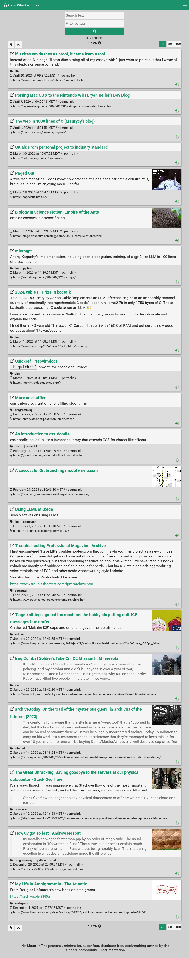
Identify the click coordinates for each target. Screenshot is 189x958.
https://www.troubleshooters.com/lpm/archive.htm (51, 584)
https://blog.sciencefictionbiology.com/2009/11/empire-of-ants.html (57, 236)
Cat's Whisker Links (23, 5)
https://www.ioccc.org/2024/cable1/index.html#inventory (50, 346)
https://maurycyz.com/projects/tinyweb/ (39, 132)
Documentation (112, 950)
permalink (43, 75)
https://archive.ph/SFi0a (30, 896)
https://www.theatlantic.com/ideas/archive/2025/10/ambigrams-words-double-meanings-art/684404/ (79, 912)
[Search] (94, 31)
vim (17, 373)
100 (178, 44)
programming (23, 410)
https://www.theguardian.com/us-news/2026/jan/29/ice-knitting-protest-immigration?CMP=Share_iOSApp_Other (86, 643)
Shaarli (32, 945)
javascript (30, 446)
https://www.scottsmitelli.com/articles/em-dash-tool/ (47, 80)
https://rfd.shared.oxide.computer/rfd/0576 (40, 531)
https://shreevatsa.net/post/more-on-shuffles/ (43, 419)
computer (29, 521)
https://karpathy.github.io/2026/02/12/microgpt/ (44, 277)
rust (53, 860)
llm (17, 71)
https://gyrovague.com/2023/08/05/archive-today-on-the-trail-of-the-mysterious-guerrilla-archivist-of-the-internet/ (86, 757)
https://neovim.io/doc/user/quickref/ (36, 382)
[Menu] (185, 6)
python (27, 268)
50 (170, 44)
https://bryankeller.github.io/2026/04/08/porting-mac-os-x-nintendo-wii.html (61, 106)
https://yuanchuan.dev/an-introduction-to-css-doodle (47, 455)
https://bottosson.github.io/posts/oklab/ (38, 158)
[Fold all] (18, 44)
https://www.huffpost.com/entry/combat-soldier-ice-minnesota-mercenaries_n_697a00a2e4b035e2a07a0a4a (84, 694)
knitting (19, 634)
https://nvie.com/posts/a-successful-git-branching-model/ (50, 494)
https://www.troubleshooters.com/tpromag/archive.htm (48, 599)
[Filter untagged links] (11, 44)
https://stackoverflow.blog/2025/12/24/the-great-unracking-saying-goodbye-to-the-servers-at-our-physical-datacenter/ (89, 818)
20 (162, 44)
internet (20, 748)
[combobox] (94, 23)
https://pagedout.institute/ (29, 197)
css (17, 446)
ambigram (21, 903)
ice (17, 685)
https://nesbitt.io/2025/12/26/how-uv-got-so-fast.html (47, 869)
